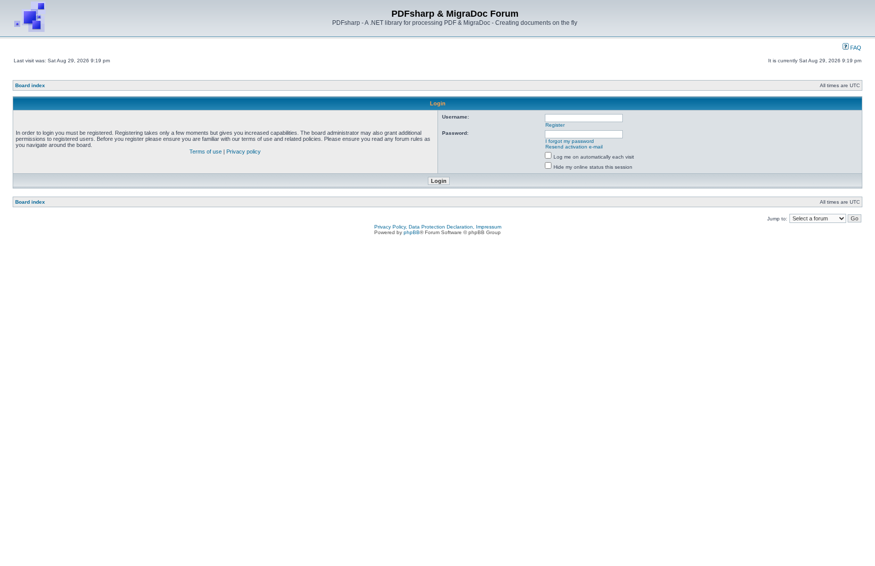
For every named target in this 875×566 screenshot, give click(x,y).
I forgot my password (569, 141)
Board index (30, 85)
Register (555, 125)
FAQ (855, 48)
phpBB (412, 232)
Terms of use (205, 151)
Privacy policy (243, 151)
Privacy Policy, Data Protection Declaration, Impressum (437, 227)
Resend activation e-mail (574, 146)
